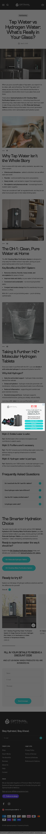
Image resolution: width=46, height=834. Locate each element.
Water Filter (34, 425)
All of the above (34, 428)
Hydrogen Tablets (34, 420)
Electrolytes (33, 423)
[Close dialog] (43, 404)
